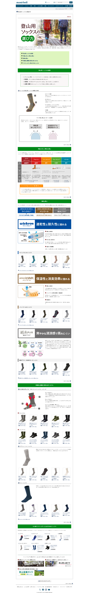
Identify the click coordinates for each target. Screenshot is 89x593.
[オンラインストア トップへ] (44, 581)
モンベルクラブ (51, 5)
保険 (31, 5)
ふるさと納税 (40, 5)
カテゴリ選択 (55, 2)
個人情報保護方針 (48, 586)
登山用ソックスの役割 (28, 53)
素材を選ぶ (25, 58)
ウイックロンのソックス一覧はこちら (26, 270)
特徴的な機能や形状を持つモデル (30, 60)
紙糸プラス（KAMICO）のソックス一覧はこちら (28, 378)
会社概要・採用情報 (68, 5)
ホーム (57, 8)
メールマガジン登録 (40, 586)
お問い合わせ (32, 586)
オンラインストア (20, 5)
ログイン (48, 2)
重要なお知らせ (20, 586)
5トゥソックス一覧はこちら (24, 519)
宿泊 (35, 5)
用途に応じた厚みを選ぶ (28, 56)
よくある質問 (26, 586)
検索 (71, 2)
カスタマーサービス (59, 5)
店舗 (45, 5)
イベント (26, 5)
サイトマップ (62, 586)
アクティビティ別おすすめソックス (31, 63)
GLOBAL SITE (69, 586)
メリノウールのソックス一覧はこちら (26, 325)
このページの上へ (67, 145)
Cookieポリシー (56, 586)
